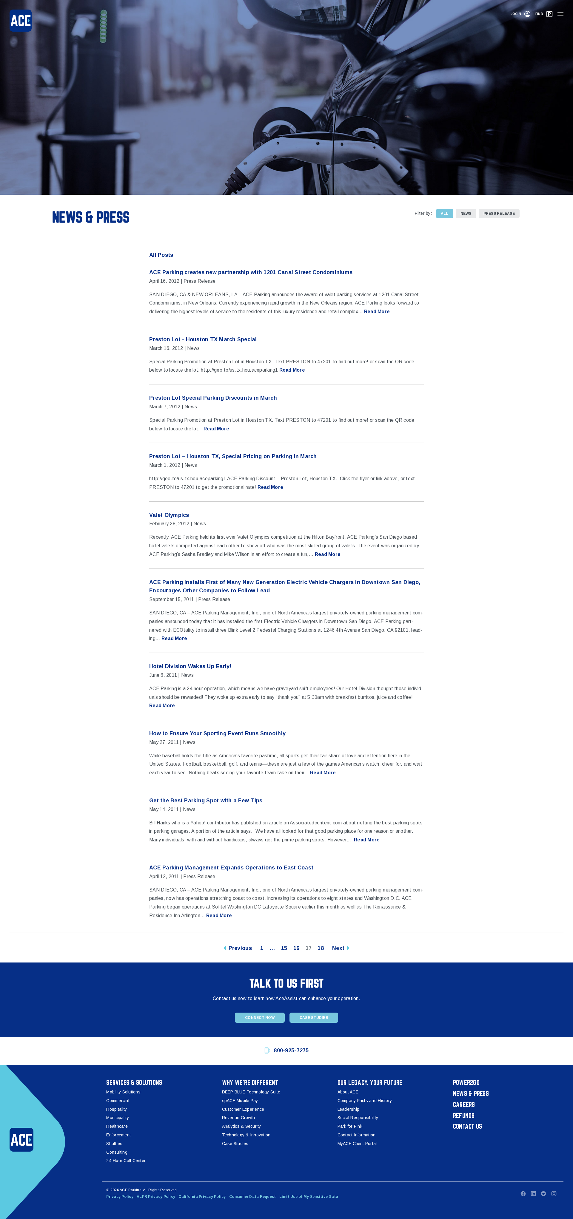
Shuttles (114, 1143)
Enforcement (118, 1135)
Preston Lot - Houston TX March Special (203, 339)
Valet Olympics (169, 515)
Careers (464, 1104)
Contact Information (357, 1135)
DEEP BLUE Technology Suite (251, 1092)
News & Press (471, 1093)
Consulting (116, 1152)
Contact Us (467, 1126)
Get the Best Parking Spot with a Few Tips (206, 801)
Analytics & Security (241, 1126)
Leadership (349, 1109)
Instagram (553, 1193)
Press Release (499, 213)
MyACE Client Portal (357, 1143)
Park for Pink (350, 1126)
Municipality (117, 1117)
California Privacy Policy (202, 1197)
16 (296, 948)
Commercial (117, 1100)
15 (284, 948)
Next (338, 948)
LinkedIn (533, 1193)
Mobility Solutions (123, 1092)
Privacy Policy (119, 1197)
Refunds (464, 1115)
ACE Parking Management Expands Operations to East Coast (231, 868)
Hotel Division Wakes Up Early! (190, 666)
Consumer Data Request (252, 1197)
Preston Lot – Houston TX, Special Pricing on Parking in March (233, 456)
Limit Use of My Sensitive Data (308, 1197)
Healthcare (117, 1126)
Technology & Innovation (246, 1135)
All (445, 213)
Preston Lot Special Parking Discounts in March (213, 398)
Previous (240, 948)
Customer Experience (243, 1109)
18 (321, 948)
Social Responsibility (358, 1117)
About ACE (348, 1092)
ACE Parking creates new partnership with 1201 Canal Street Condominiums (250, 272)
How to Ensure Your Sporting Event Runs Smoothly (217, 733)
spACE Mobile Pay (240, 1100)
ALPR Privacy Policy (156, 1197)
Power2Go (466, 1082)
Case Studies (314, 1018)
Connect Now (260, 1018)
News (466, 213)
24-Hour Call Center (126, 1160)
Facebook (523, 1193)
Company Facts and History (365, 1100)
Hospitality (116, 1109)
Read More (377, 311)
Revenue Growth (238, 1117)
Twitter (543, 1193)
